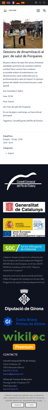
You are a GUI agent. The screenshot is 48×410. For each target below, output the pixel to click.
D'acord (18, 405)
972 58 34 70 (12, 389)
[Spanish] (23, 2)
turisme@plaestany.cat (13, 374)
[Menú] (38, 10)
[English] (8, 2)
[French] (13, 2)
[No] (44, 401)
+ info (30, 405)
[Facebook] (36, 3)
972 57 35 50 (12, 371)
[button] (44, 10)
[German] (18, 2)
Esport (11, 153)
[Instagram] (44, 3)
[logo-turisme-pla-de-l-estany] (10, 11)
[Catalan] (3, 2)
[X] (40, 3)
